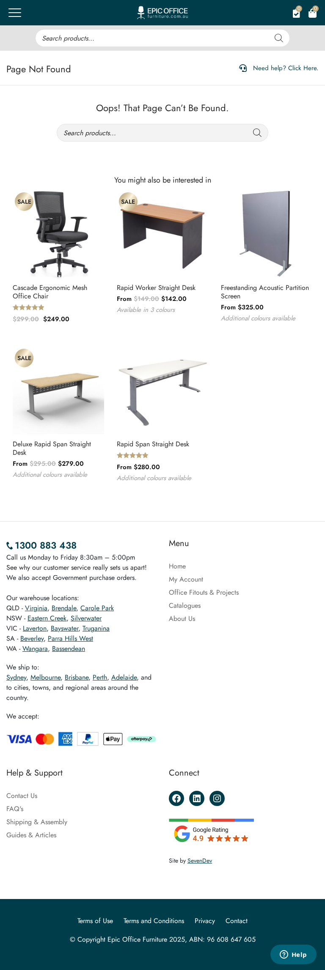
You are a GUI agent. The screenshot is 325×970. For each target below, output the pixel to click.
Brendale (64, 608)
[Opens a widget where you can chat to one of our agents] (293, 955)
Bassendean (68, 648)
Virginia (36, 608)
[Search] (278, 38)
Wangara (35, 648)
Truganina (96, 628)
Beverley (32, 638)
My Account (186, 579)
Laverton (35, 628)
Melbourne (45, 677)
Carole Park (97, 608)
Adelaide (124, 677)
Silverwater (86, 618)
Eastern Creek (47, 618)
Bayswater (64, 628)
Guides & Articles (31, 835)
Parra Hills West (70, 638)
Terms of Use (95, 921)
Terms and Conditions (154, 921)
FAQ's (14, 809)
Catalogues (185, 605)
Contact (237, 921)
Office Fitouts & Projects (204, 592)
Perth (100, 677)
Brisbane (76, 677)
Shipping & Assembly (36, 822)
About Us (182, 618)
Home (177, 566)
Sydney (16, 677)
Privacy (205, 921)
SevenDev (199, 860)
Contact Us (21, 796)
